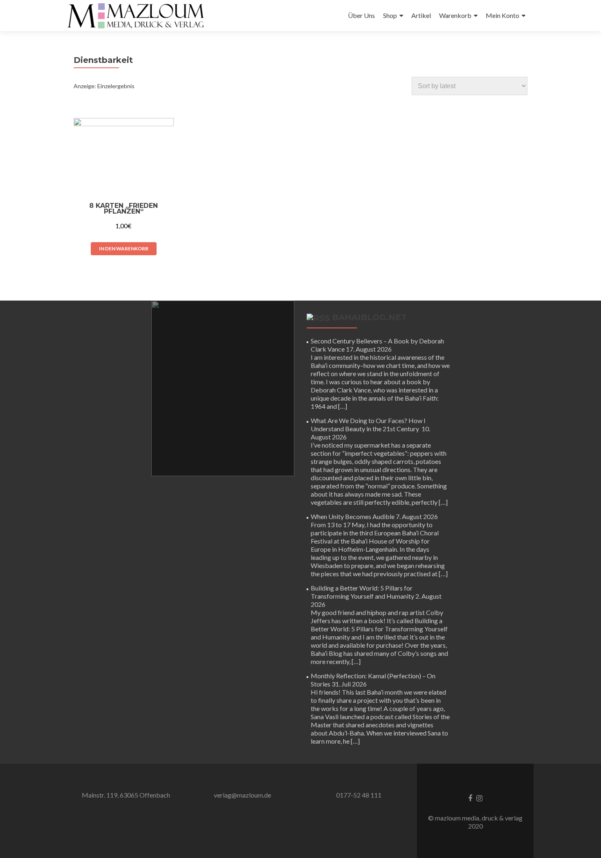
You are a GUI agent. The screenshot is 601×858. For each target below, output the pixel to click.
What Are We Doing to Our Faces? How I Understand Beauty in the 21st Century (368, 424)
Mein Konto (502, 15)
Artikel (421, 15)
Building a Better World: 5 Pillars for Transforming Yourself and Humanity (362, 592)
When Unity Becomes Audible (353, 516)
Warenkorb (455, 15)
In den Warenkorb (123, 248)
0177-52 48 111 (358, 795)
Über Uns (361, 15)
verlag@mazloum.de (242, 795)
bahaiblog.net (369, 317)
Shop (390, 15)
